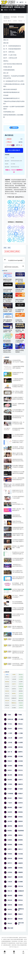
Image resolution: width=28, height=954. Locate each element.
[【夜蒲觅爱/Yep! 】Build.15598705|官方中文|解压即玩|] (8, 566)
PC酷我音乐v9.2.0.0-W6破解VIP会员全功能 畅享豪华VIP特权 (18, 653)
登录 (22, 2)
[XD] (2, 10)
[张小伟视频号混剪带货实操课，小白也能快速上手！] (20, 305)
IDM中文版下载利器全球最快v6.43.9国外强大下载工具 (18, 579)
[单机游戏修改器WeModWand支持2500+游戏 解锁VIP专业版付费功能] (8, 516)
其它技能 (14, 681)
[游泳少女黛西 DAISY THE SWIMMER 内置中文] (8, 572)
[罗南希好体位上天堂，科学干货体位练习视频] (8, 424)
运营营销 (15, 20)
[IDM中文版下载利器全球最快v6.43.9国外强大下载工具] (8, 579)
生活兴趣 (14, 695)
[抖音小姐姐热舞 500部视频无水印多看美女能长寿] (8, 485)
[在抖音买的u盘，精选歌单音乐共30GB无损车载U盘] (8, 667)
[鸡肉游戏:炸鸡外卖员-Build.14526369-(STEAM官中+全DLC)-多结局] (8, 461)
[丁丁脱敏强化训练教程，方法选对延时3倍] (8, 381)
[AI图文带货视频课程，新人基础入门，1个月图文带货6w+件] (20, 295)
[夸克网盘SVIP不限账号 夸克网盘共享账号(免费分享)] (8, 387)
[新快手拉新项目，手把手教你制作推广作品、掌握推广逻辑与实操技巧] (8, 336)
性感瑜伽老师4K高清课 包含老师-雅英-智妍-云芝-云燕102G (17, 529)
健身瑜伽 (7, 681)
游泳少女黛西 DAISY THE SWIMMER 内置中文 (18, 572)
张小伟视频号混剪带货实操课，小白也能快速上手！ (19, 311)
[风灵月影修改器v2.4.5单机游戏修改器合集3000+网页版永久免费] (8, 417)
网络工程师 (20, 700)
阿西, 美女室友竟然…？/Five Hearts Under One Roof (16, 622)
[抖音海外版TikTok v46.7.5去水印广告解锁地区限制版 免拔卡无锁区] (8, 362)
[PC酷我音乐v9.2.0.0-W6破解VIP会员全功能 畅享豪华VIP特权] (8, 653)
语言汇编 (7, 707)
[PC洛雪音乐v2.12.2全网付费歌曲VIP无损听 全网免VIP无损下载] (8, 554)
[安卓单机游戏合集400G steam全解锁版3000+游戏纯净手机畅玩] (8, 560)
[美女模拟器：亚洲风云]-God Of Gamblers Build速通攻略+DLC (18, 449)
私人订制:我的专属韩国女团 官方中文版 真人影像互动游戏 (18, 436)
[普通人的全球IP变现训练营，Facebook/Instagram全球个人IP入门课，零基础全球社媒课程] (20, 346)
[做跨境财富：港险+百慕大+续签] (20, 326)
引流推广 (21, 688)
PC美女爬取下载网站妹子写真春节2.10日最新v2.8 (17, 467)
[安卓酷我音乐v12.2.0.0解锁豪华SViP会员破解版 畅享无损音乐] (8, 475)
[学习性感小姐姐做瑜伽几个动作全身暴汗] (8, 498)
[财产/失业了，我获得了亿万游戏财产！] (8, 597)
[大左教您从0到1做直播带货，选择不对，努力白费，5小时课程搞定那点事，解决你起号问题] (8, 326)
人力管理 (14, 676)
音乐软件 (21, 707)
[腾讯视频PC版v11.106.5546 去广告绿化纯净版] (8, 659)
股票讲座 (7, 705)
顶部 (23, 953)
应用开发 (14, 688)
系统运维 (7, 700)
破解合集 (21, 698)
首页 (10, 20)
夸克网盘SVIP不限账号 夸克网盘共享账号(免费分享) (17, 387)
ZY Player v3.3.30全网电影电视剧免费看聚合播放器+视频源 (18, 609)
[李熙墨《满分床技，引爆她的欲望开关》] (8, 510)
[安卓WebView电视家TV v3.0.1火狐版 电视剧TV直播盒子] (8, 541)
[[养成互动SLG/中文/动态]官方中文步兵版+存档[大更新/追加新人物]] (8, 492)
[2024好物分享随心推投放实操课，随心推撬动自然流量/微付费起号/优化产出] (20, 286)
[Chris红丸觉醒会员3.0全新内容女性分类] (8, 616)
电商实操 (21, 695)
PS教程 (13, 674)
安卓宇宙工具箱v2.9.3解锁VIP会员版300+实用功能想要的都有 (18, 591)
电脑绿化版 (7, 698)
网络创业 (6, 9)
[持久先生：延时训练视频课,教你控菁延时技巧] (8, 479)
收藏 (7, 251)
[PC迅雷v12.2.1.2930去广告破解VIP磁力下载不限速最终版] (8, 442)
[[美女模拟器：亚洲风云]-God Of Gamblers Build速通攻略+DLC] (8, 448)
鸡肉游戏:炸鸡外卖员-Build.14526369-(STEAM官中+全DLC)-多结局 (18, 461)
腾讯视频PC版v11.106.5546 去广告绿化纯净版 (18, 659)
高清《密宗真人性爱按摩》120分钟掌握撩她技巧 (18, 393)
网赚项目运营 (14, 703)
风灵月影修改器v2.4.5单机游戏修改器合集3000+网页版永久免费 (18, 418)
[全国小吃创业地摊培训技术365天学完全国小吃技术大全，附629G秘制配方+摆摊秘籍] (8, 640)
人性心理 (7, 679)
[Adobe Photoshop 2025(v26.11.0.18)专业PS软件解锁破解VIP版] (8, 523)
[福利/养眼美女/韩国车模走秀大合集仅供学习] (8, 646)
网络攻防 (7, 702)
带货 (5, 247)
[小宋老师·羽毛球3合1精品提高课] (20, 337)
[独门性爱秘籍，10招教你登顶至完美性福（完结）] (8, 584)
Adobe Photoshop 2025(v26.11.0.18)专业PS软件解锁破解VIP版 (17, 523)
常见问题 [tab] (21, 17)
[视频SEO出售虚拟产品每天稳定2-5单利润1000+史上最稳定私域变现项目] (8, 274)
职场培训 (21, 702)
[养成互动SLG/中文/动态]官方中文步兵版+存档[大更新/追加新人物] (18, 492)
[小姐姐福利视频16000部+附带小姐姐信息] (8, 368)
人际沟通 (14, 679)
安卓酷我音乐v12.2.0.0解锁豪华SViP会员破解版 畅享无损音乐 (18, 473)
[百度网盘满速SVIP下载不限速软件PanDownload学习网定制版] (8, 374)
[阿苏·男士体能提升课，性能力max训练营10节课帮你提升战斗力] (8, 628)
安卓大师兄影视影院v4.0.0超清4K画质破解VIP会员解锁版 (17, 603)
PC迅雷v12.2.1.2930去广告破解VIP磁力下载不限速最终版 (18, 442)
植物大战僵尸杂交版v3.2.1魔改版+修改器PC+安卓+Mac (17, 634)
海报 (12, 251)
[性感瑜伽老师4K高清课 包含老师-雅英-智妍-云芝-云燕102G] (8, 529)
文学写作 (21, 693)
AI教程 (7, 674)
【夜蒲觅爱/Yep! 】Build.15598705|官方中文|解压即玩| (17, 566)
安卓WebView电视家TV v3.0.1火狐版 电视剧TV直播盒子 (18, 541)
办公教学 (21, 681)
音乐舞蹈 (14, 707)
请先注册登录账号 (14, 150)
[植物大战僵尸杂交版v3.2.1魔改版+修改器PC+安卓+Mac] (8, 635)
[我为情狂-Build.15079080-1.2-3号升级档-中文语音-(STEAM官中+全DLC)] (8, 504)
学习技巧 (14, 686)
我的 (14, 953)
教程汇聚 (7, 693)
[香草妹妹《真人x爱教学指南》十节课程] (8, 548)
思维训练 (7, 691)
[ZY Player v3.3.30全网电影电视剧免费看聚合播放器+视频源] (8, 609)
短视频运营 (14, 698)
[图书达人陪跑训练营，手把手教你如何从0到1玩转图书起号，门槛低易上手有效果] (8, 296)
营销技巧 (14, 705)
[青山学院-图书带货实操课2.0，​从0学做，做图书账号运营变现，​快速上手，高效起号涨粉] (8, 307)
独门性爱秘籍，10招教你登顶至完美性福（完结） (17, 585)
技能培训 (14, 691)
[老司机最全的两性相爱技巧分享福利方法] (8, 429)
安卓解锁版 (20, 686)
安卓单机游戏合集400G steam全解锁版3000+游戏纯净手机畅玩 (18, 560)
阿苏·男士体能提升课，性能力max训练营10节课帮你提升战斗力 (18, 628)
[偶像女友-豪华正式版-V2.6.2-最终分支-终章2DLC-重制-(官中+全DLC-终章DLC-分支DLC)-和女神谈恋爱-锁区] (8, 454)
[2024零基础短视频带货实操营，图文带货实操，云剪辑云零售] (8, 284)
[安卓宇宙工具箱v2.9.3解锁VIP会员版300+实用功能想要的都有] (8, 591)
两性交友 (21, 674)
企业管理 (21, 679)
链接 (18, 251)
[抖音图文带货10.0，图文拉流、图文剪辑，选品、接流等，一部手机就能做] (20, 315)
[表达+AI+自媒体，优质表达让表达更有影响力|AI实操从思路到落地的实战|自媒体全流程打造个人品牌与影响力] (8, 346)
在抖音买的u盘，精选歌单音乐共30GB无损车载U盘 (18, 665)
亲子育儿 (7, 676)
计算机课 (21, 705)
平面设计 (7, 688)
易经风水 (7, 695)
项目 (9, 247)
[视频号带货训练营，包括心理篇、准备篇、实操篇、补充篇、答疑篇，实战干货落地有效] (20, 274)
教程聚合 (14, 693)
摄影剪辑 (21, 691)
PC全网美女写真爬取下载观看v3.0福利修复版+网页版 (17, 399)
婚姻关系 (7, 686)
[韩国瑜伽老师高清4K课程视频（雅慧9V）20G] (8, 535)
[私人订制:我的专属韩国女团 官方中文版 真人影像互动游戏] (8, 436)
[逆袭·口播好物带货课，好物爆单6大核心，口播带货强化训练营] (8, 316)
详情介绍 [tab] (7, 17)
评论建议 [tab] (14, 17)
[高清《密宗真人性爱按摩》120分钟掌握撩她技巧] (8, 393)
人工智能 (21, 676)
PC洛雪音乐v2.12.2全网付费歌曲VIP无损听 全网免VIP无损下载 (18, 554)
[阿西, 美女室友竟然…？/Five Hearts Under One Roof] (8, 622)
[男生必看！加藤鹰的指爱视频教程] (8, 405)
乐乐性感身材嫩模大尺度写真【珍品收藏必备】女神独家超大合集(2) (18, 411)
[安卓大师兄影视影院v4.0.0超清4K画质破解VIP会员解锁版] (8, 604)
